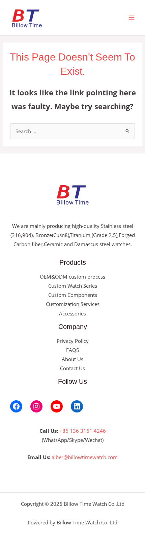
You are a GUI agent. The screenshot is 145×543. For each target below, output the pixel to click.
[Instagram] (36, 406)
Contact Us (72, 368)
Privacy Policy (73, 340)
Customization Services (72, 304)
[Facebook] (16, 406)
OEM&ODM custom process (72, 276)
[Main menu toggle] (131, 17)
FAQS (72, 350)
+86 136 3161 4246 (82, 430)
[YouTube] (57, 406)
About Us (72, 359)
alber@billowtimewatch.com (85, 457)
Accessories (72, 313)
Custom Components (72, 294)
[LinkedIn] (77, 406)
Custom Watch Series (72, 285)
